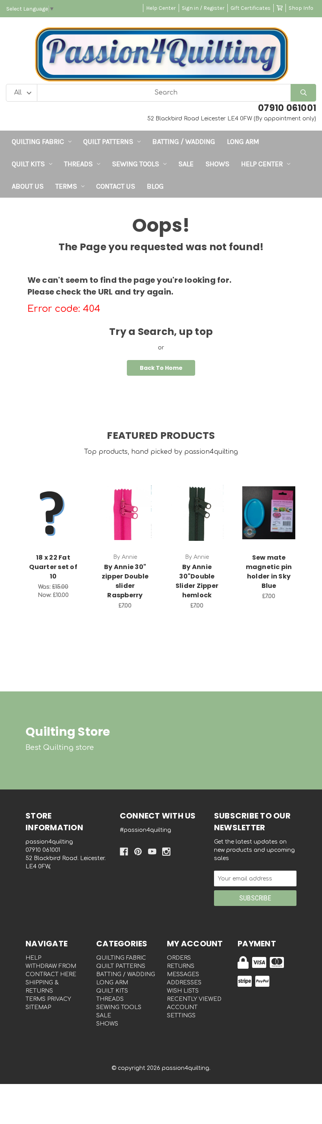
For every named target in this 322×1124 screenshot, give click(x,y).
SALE (186, 164)
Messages (183, 974)
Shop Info (301, 8)
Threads (78, 164)
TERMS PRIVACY (48, 999)
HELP (33, 958)
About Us (28, 186)
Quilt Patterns (108, 141)
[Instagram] (166, 852)
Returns (180, 966)
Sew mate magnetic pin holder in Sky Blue (269, 571)
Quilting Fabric (38, 141)
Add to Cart (57, 525)
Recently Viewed (194, 999)
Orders (179, 958)
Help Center (161, 8)
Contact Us (115, 186)
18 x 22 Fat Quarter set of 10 (53, 567)
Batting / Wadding (183, 141)
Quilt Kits (28, 164)
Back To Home (161, 368)
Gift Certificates (251, 8)
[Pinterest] (138, 852)
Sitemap (38, 1007)
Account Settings (182, 1011)
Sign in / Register (203, 8)
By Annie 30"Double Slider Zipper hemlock (197, 581)
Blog (155, 186)
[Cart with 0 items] (279, 8)
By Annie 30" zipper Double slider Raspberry (125, 581)
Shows (217, 164)
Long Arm (243, 141)
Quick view (53, 504)
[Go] (303, 93)
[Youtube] (152, 852)
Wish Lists (183, 991)
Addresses (184, 983)
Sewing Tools (135, 164)
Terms (66, 186)
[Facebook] (124, 852)
